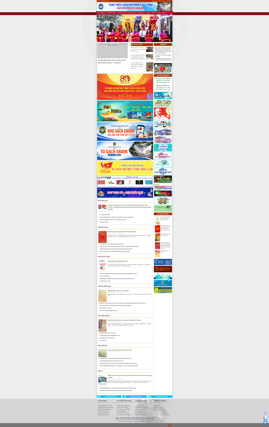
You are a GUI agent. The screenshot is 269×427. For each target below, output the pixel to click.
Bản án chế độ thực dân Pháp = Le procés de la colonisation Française (124, 320)
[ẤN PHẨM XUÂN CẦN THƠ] (163, 200)
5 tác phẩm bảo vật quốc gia (165, 251)
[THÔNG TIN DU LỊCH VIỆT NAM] (163, 155)
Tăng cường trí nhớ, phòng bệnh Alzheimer (118, 261)
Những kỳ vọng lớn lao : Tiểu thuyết (108, 333)
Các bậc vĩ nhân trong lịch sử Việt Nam (165, 234)
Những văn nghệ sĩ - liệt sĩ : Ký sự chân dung (118, 290)
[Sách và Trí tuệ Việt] (163, 283)
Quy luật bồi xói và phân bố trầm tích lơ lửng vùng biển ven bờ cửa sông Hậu (117, 278)
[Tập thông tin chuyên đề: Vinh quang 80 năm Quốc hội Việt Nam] (125, 86)
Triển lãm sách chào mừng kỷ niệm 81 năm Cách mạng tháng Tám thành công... (138, 49)
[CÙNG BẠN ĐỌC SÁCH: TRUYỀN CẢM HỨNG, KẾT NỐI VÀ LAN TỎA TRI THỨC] (163, 276)
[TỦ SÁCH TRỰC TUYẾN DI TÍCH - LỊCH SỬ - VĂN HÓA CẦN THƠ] (125, 111)
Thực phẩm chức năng (105, 281)
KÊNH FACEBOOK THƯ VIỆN (110, 396)
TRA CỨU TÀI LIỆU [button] (122, 12)
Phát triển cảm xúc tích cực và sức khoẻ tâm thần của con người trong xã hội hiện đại (119, 246)
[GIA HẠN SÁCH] (163, 103)
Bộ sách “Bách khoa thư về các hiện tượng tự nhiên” (120, 350)
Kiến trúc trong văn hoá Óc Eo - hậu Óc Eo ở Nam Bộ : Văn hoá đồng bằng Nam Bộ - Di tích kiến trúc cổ (123, 303)
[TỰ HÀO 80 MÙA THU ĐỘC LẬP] (125, 167)
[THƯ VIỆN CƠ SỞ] (163, 208)
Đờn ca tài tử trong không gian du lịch (108, 310)
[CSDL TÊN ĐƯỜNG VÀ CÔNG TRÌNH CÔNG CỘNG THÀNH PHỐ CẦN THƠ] (163, 186)
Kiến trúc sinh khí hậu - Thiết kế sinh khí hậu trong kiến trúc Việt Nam (115, 305)
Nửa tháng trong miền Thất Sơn (107, 337)
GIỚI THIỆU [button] (103, 12)
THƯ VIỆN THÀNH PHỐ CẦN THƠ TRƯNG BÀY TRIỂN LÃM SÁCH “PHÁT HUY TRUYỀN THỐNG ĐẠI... (137, 65)
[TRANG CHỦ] (98, 12)
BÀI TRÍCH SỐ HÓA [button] (132, 12)
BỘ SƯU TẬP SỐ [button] (141, 12)
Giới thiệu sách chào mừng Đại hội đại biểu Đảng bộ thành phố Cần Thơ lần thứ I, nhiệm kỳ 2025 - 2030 (166, 245)
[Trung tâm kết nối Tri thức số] (163, 262)
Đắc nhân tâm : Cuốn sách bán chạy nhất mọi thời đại (112, 244)
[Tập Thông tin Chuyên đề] (163, 147)
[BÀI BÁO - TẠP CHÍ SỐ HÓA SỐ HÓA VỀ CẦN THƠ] (163, 139)
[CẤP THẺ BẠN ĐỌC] (163, 95)
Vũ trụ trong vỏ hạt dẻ (105, 276)
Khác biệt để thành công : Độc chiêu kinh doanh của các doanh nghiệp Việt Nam (118, 388)
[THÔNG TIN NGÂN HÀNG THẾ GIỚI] (163, 171)
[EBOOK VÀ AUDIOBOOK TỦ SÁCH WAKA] (125, 150)
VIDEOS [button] (159, 12)
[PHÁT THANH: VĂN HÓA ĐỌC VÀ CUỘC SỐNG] (163, 178)
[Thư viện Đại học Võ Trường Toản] (163, 269)
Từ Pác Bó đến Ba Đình (105, 214)
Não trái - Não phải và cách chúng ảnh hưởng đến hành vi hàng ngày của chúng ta (118, 273)
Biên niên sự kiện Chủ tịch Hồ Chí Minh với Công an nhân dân (122, 231)
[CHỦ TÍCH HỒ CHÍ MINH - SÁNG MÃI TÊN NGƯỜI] (163, 113)
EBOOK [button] (148, 12)
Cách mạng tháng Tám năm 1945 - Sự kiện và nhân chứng (113, 219)
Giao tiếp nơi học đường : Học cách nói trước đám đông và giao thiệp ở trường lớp (118, 363)
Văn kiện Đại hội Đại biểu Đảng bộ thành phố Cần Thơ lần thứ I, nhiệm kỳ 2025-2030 (166, 227)
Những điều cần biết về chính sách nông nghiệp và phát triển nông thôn (116, 390)
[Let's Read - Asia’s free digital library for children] (163, 290)
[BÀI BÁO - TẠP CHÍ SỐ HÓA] (163, 131)
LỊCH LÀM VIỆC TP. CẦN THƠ (161, 396)
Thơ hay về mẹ (103, 340)
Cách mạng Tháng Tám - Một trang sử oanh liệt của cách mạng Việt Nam (116, 217)
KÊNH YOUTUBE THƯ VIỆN (136, 396)
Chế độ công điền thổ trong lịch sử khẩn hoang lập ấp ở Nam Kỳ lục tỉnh (116, 249)
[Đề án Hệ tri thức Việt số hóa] (125, 181)
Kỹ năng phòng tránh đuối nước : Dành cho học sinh (111, 360)
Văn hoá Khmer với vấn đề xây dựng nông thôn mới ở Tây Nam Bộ (114, 251)
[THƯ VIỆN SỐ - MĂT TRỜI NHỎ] (125, 192)
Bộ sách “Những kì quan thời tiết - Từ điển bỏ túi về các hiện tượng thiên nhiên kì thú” (119, 365)
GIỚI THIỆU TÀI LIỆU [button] (111, 12)
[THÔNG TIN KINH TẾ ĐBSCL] (163, 163)
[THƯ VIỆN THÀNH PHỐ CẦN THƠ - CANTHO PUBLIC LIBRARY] (100, 6)
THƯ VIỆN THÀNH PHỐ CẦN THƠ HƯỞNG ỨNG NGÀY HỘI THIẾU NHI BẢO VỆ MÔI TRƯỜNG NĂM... (138, 57)
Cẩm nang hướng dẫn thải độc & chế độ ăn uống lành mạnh (165, 218)
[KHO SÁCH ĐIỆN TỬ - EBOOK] (163, 124)
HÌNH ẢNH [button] (154, 12)
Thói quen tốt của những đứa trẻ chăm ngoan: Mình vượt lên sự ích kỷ (115, 358)
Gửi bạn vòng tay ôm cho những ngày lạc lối (110, 335)
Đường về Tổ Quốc (104, 222)
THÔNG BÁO (163, 44)
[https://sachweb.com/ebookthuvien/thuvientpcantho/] (125, 131)
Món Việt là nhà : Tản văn (105, 308)
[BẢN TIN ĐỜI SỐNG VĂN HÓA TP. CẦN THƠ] (163, 193)
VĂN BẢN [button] (164, 12)
